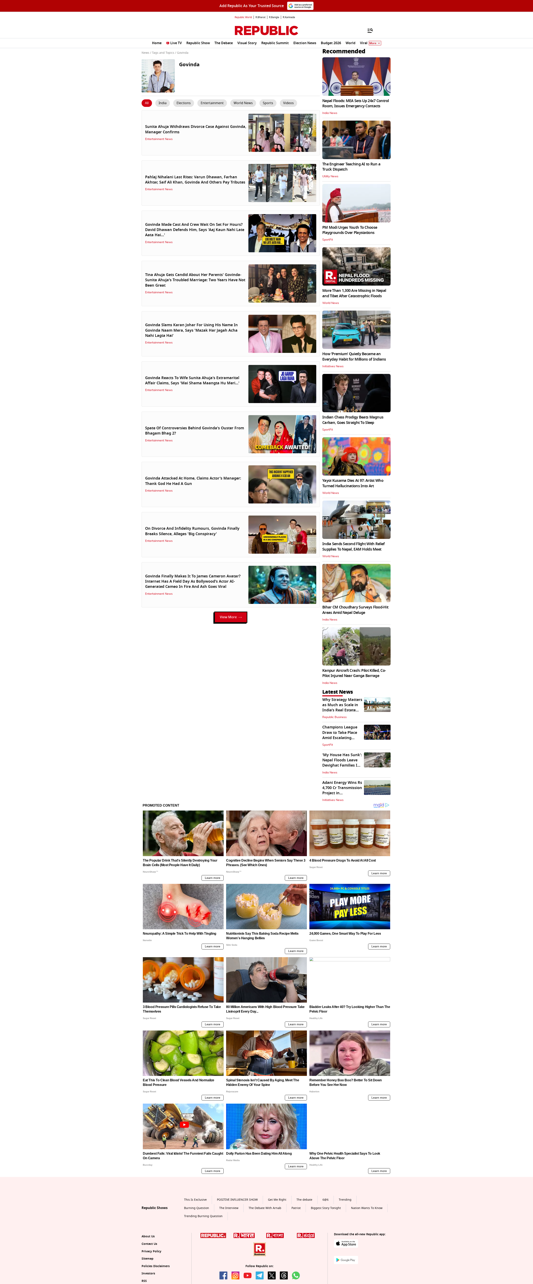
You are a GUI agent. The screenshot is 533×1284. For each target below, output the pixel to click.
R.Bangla (274, 17)
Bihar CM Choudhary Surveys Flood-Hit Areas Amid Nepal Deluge (355, 610)
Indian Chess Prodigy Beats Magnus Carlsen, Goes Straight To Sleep (352, 420)
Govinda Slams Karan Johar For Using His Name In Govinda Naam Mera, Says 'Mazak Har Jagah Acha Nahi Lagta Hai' (191, 330)
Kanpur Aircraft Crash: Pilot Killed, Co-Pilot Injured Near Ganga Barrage (354, 673)
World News (330, 303)
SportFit (327, 239)
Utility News (330, 176)
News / (146, 53)
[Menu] (368, 30)
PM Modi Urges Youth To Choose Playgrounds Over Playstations (349, 230)
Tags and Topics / (164, 53)
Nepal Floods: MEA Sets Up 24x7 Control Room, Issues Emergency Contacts (355, 103)
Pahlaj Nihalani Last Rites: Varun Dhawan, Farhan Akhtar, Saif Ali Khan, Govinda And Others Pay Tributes (195, 179)
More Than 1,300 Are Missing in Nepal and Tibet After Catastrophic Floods (354, 293)
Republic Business (334, 717)
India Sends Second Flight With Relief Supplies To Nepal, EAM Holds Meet (353, 546)
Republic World (243, 17)
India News (329, 113)
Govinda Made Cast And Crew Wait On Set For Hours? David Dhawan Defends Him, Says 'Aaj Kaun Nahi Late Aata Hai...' (194, 230)
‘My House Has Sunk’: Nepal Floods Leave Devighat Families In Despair (342, 762)
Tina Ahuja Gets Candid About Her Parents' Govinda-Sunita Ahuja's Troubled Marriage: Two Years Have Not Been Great (195, 280)
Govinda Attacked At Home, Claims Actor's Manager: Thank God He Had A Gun (193, 481)
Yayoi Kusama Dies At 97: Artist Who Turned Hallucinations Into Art (352, 483)
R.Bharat (260, 17)
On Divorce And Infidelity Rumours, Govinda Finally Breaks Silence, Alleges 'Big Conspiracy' (192, 531)
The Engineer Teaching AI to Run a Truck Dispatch (351, 166)
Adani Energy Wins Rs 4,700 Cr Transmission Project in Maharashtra (342, 790)
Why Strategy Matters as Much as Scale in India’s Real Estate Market (342, 707)
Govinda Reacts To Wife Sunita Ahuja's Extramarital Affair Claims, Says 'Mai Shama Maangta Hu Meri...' (192, 380)
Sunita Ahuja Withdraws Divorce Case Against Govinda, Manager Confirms (195, 129)
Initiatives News (333, 366)
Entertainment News (159, 139)
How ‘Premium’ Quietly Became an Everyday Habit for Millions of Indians (354, 356)
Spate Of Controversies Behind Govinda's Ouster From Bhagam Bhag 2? (194, 430)
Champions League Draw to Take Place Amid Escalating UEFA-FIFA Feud (339, 735)
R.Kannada (289, 17)
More (372, 43)
